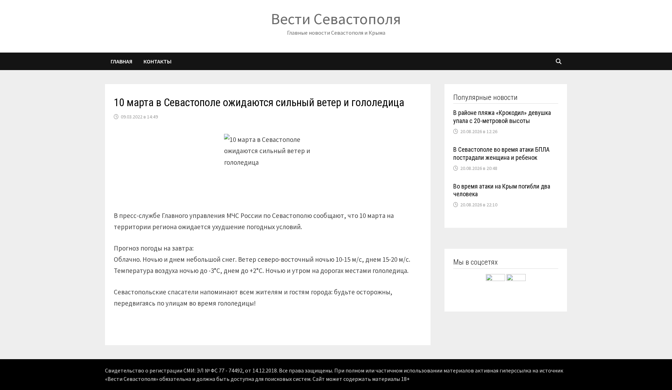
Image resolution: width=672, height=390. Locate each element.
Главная (121, 61)
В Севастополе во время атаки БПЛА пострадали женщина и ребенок (501, 153)
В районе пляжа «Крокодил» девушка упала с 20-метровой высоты (502, 116)
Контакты (158, 61)
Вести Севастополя (336, 18)
